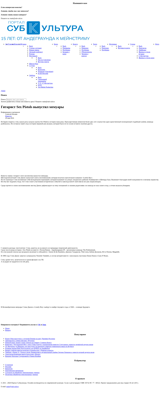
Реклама (8, 367)
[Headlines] (45, 40)
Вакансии (9, 369)
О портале (9, 365)
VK (39, 325)
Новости (8, 116)
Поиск (3, 99)
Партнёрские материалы (14, 371)
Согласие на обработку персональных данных (22, 372)
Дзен (44, 325)
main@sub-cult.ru (12, 386)
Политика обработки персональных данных (21, 374)
